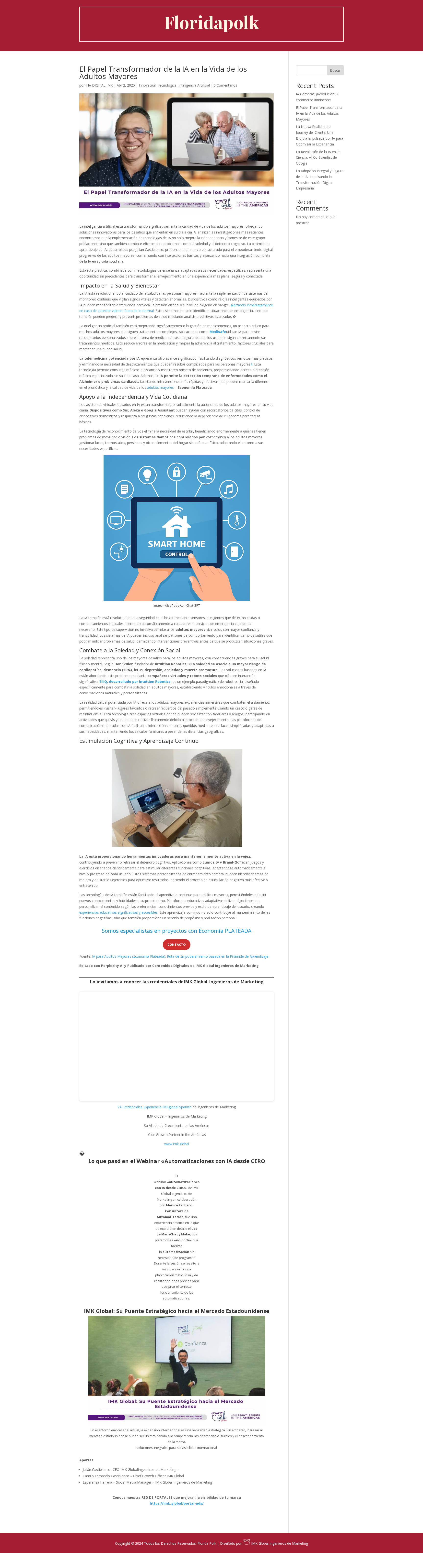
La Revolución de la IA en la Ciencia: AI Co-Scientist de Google (318, 157)
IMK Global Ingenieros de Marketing (279, 1543)
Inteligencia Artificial (194, 85)
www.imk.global (176, 1144)
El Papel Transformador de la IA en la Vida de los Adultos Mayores (319, 113)
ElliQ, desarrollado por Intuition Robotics (135, 681)
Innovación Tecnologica (157, 85)
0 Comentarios (225, 85)
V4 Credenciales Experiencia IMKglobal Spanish (154, 1107)
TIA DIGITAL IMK (99, 85)
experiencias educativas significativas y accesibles (118, 912)
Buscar (335, 70)
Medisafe (218, 331)
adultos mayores (160, 387)
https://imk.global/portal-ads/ (177, 1503)
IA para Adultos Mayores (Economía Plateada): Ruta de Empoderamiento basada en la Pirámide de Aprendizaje (180, 956)
